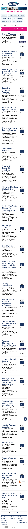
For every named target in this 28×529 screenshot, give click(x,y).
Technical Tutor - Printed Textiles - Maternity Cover (8, 403)
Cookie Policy (20, 520)
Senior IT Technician (9, 34)
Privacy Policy (20, 518)
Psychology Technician (6, 227)
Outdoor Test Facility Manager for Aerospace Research (9, 208)
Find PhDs (3, 518)
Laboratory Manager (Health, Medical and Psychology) (9, 72)
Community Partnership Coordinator (6, 168)
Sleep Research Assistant (8, 149)
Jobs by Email (4, 522)
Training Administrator (7, 285)
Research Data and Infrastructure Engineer (9, 476)
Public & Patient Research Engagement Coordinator (8, 303)
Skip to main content (6, 1)
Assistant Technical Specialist (9, 426)
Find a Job (3, 516)
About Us (12, 516)
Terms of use (20, 516)
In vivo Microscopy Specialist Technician (9, 109)
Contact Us (12, 518)
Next (18, 512)
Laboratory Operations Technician (6, 90)
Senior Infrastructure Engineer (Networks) (9, 129)
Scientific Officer (8, 246)
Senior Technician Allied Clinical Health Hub (9, 495)
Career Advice (4, 520)
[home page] (13, 6)
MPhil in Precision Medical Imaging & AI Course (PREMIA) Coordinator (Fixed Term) (10, 266)
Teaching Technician (9, 458)
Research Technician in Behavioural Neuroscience (9, 54)
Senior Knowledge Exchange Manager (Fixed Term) (9, 323)
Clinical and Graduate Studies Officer (10, 188)
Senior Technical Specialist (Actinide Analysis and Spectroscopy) (9, 381)
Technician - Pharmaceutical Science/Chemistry (9, 343)
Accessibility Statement (22, 522)
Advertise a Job (4, 524)
